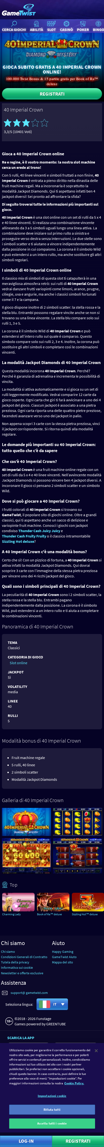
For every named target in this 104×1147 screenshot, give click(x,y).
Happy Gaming (62, 951)
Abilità (36, 29)
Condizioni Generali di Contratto (24, 957)
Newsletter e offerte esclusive (22, 973)
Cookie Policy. (74, 1083)
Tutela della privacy (15, 962)
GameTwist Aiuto (64, 957)
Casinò (66, 29)
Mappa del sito (62, 962)
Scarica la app (20, 1037)
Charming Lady (11, 914)
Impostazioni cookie (52, 1096)
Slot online (18, 662)
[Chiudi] (96, 1050)
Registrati (52, 94)
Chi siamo (8, 951)
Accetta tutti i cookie (52, 1123)
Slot (51, 29)
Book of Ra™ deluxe (49, 914)
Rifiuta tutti (52, 1110)
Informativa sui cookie (17, 967)
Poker (83, 29)
